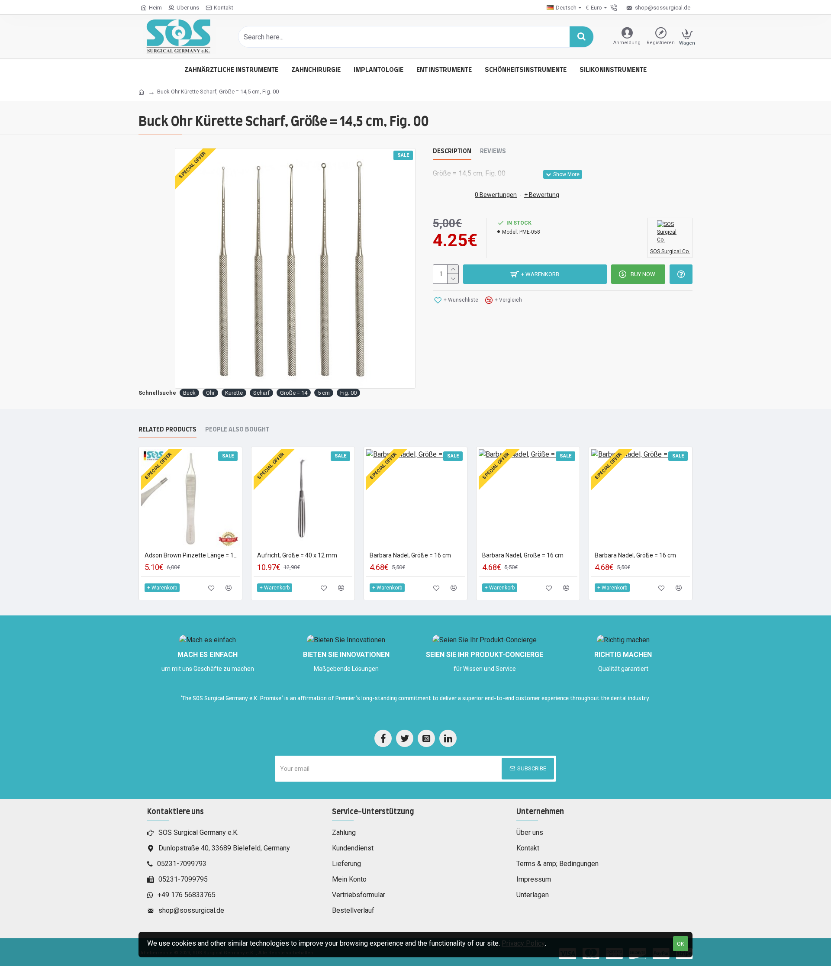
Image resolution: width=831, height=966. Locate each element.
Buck (189, 393)
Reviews (493, 151)
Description (452, 151)
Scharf (261, 393)
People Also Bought (237, 430)
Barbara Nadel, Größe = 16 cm (410, 555)
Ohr (210, 393)
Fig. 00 (348, 393)
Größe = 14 (293, 393)
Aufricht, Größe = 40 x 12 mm (297, 555)
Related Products (167, 430)
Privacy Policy (523, 943)
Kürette (234, 393)
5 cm (324, 393)
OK (680, 943)
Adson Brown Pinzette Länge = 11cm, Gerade (192, 555)
